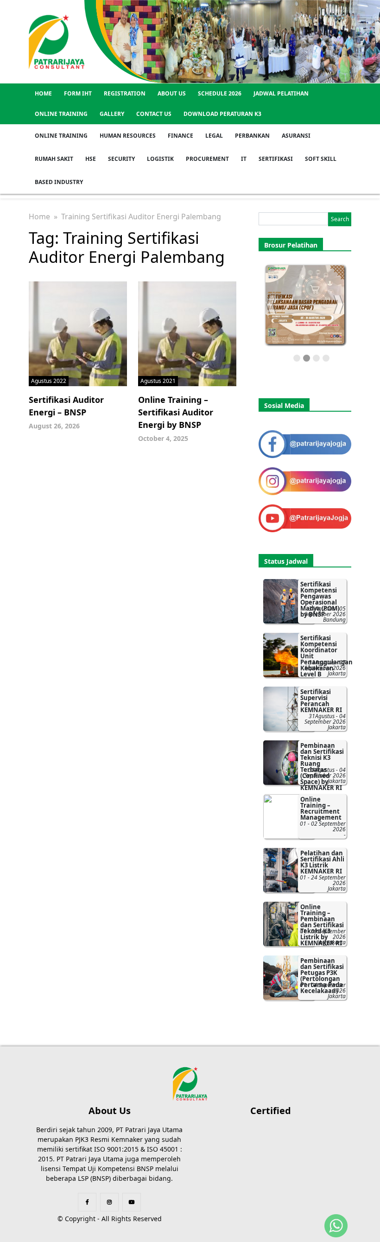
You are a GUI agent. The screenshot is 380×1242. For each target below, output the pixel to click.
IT (244, 159)
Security (121, 159)
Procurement (207, 159)
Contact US (153, 114)
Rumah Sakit (54, 159)
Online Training (61, 114)
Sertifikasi (276, 159)
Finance (180, 136)
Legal (214, 136)
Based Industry (59, 182)
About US (172, 93)
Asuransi (296, 136)
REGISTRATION (125, 93)
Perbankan (252, 136)
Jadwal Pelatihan (281, 93)
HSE (90, 159)
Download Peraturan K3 (222, 114)
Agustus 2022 (48, 381)
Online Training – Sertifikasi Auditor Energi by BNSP (175, 412)
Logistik (160, 159)
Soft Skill (320, 159)
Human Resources (128, 136)
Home (43, 93)
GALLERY (112, 114)
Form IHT (78, 93)
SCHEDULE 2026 (219, 93)
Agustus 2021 (158, 381)
